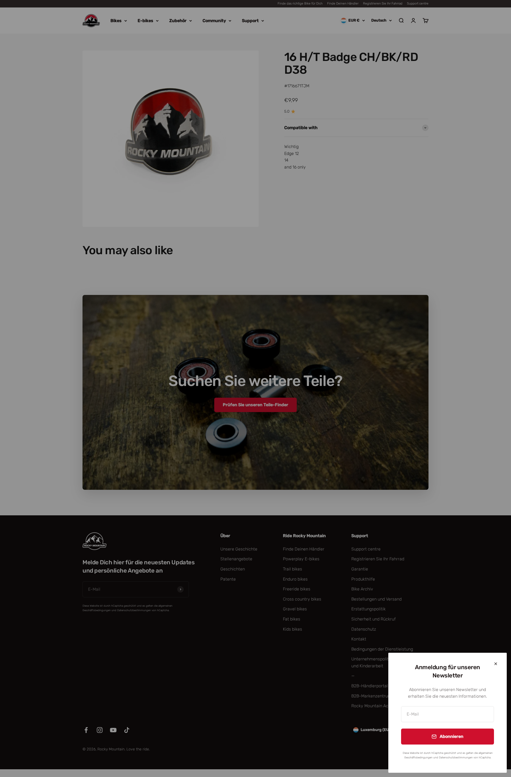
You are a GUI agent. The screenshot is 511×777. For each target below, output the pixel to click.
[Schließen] (495, 663)
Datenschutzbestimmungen (456, 757)
